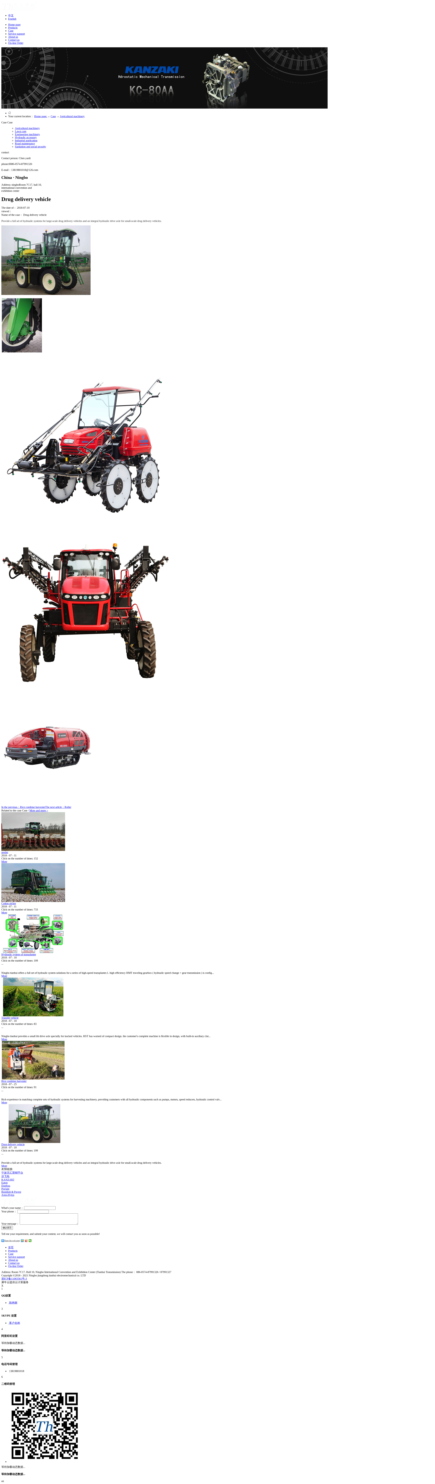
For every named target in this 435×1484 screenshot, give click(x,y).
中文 (11, 15)
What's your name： (12, 1207)
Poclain (5, 1188)
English (12, 18)
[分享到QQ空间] (22, 1240)
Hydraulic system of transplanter (18, 954)
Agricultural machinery (72, 116)
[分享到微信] (30, 1240)
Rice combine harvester (14, 1081)
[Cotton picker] (33, 901)
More (4, 861)
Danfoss (5, 1185)
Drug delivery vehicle (13, 1144)
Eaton (4, 1182)
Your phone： (9, 1211)
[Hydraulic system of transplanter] (33, 952)
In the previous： (23, 807)
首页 (11, 1247)
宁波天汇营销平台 (12, 1172)
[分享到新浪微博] (26, 1240)
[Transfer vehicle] (33, 1015)
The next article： (58, 807)
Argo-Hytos (7, 1194)
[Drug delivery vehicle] (33, 1142)
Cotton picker (8, 903)
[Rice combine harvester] (33, 1078)
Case (53, 116)
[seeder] (33, 850)
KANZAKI (7, 1179)
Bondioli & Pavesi (11, 1191)
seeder (4, 852)
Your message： (10, 1223)
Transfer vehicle (10, 1017)
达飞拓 (5, 1176)
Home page (14, 24)
